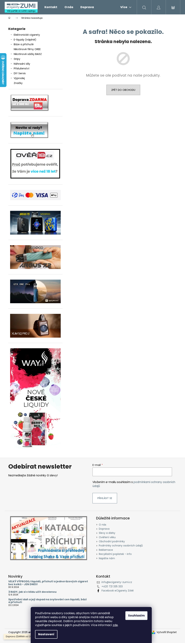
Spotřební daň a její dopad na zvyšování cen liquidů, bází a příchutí (47, 601)
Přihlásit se (104, 498)
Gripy (17, 59)
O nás (102, 524)
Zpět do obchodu (123, 90)
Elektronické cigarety (27, 35)
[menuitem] (51, 7)
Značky (18, 83)
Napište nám (107, 558)
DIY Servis (20, 73)
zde (115, 625)
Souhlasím (136, 615)
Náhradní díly (22, 64)
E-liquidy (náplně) (25, 39)
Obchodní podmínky (112, 541)
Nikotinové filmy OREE (27, 49)
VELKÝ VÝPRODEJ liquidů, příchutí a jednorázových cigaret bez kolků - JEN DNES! (48, 583)
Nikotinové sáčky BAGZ (28, 54)
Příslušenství (21, 68)
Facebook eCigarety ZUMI (118, 590)
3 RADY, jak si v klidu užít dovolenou (32, 592)
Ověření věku (107, 537)
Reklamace (106, 550)
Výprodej (19, 78)
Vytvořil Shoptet (167, 632)
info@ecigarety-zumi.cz (117, 582)
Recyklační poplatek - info (115, 554)
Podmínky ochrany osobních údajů (121, 545)
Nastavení (46, 634)
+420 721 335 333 (112, 586)
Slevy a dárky (107, 533)
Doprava (104, 529)
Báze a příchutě (24, 44)
